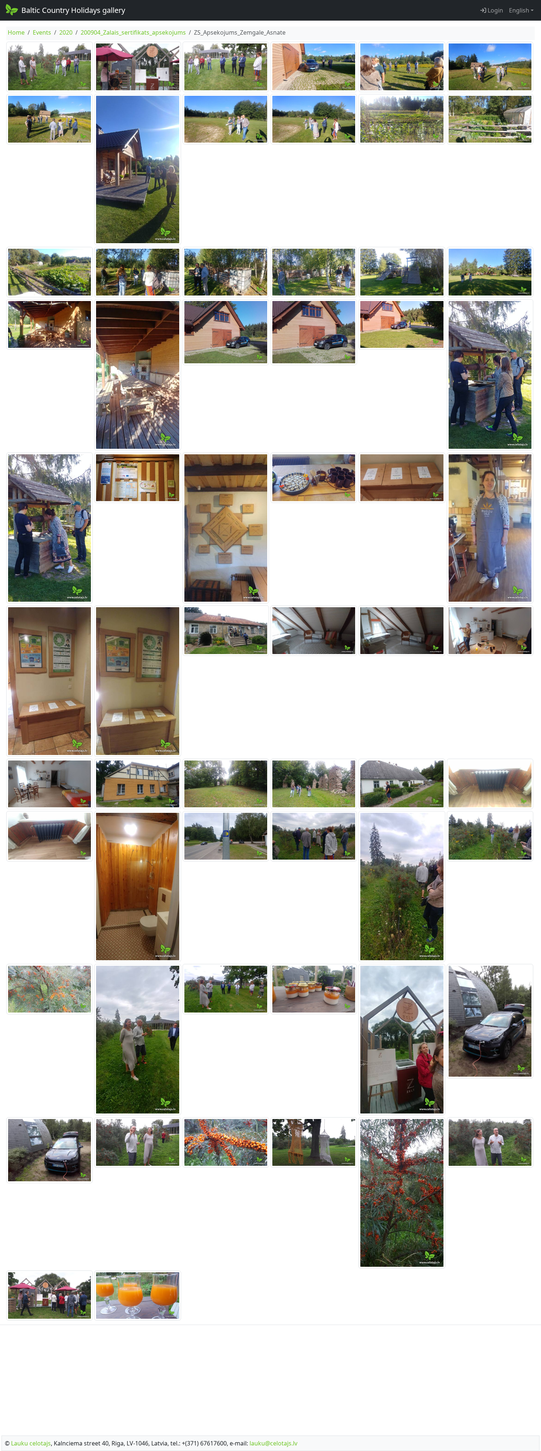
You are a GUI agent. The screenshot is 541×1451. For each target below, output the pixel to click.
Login (494, 10)
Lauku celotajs (31, 1443)
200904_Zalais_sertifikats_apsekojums (133, 32)
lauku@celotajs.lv (273, 1443)
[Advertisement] (270, 1378)
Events (42, 32)
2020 (66, 32)
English (519, 10)
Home (16, 32)
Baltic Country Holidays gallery (73, 10)
